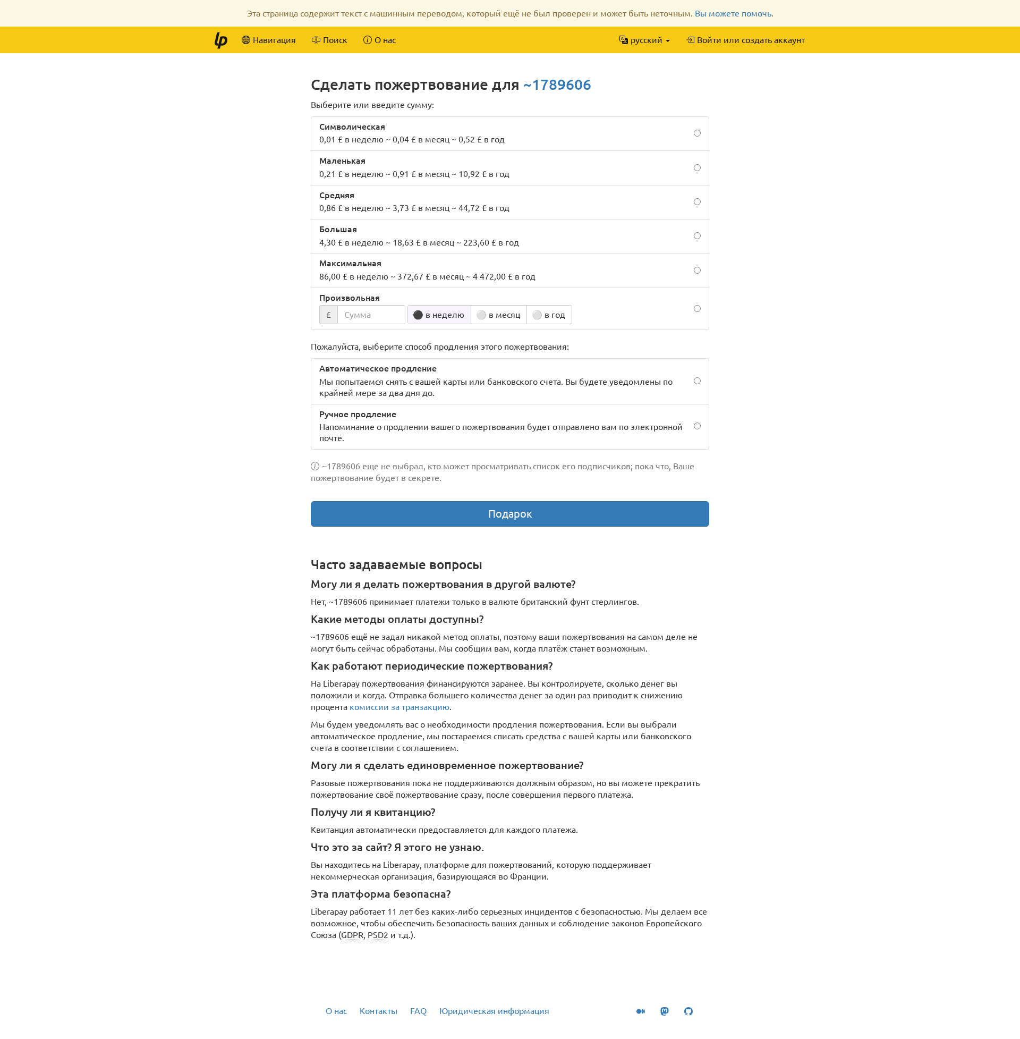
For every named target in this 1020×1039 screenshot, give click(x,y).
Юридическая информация (494, 1011)
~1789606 (557, 84)
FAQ (418, 1011)
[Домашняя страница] (220, 40)
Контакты (378, 1011)
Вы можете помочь (733, 13)
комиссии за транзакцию (399, 707)
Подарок (510, 514)
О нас (336, 1011)
